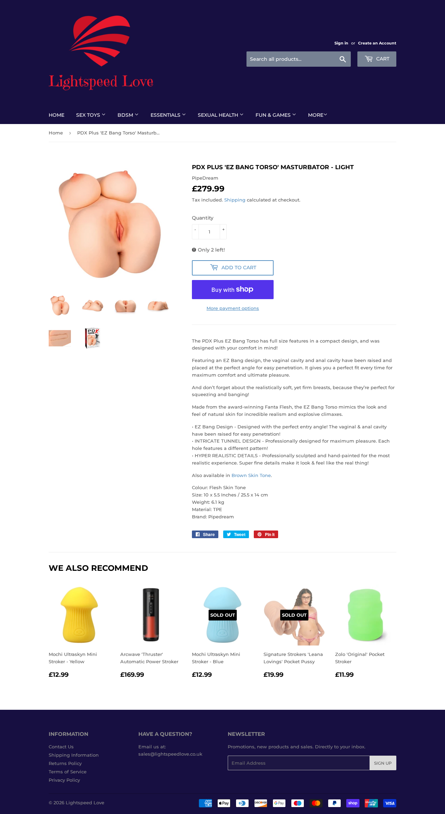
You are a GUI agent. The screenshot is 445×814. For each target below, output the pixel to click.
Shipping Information (74, 755)
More (315, 115)
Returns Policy (65, 763)
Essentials (166, 115)
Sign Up (383, 763)
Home (56, 115)
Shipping (234, 200)
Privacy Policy (64, 780)
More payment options (233, 308)
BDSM (126, 115)
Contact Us (61, 746)
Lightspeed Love (85, 802)
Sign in (341, 43)
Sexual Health (219, 115)
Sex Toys (89, 115)
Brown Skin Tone (251, 475)
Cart (382, 59)
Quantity (202, 218)
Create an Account (377, 43)
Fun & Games (274, 115)
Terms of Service (68, 771)
